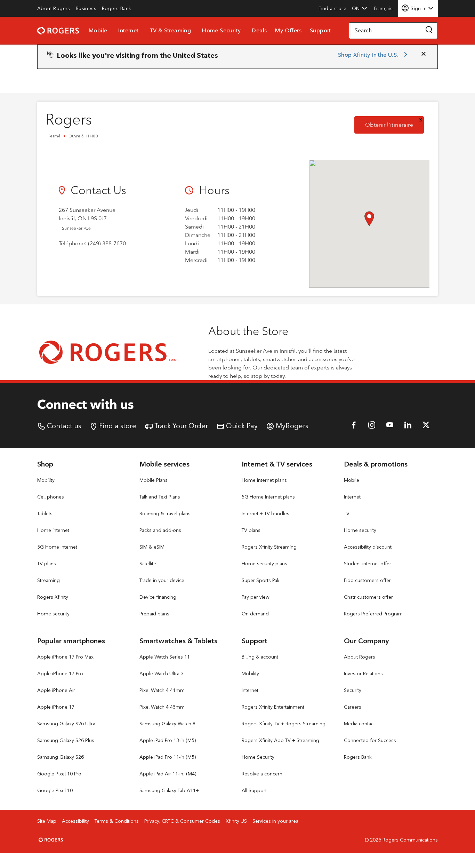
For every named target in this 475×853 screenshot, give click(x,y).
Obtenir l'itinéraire (394, 124)
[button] (359, 8)
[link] (53, 8)
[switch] (384, 8)
